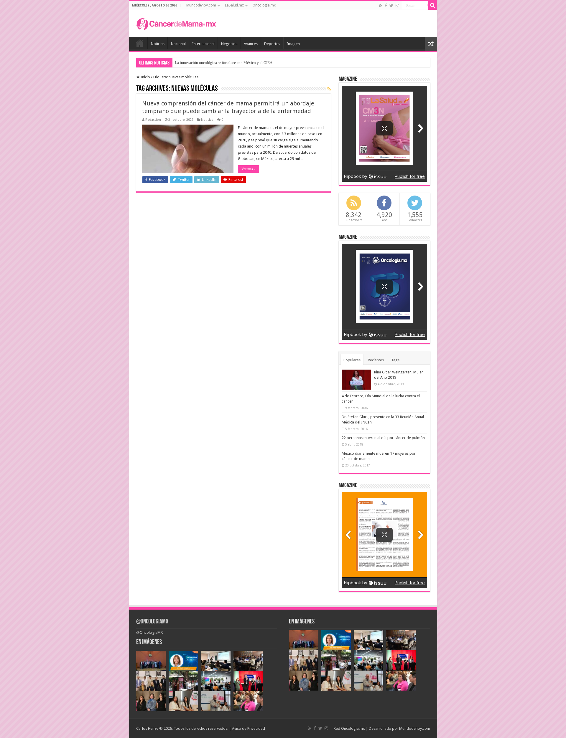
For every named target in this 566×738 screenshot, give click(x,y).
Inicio (139, 43)
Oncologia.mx (264, 5)
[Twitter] (391, 5)
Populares (352, 360)
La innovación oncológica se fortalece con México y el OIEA (223, 62)
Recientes (376, 360)
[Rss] (381, 5)
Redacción (153, 120)
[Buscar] (432, 5)
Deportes (272, 44)
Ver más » (248, 169)
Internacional (203, 44)
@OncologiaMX (152, 621)
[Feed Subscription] (329, 89)
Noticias (157, 44)
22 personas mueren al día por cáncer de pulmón (383, 438)
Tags (395, 360)
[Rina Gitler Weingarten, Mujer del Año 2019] (356, 380)
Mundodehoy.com (201, 5)
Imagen (293, 44)
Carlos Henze (147, 728)
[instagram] (397, 5)
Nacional (178, 44)
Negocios (229, 44)
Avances (251, 44)
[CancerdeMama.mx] (175, 23)
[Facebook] (386, 5)
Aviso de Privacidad (248, 728)
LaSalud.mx (234, 5)
